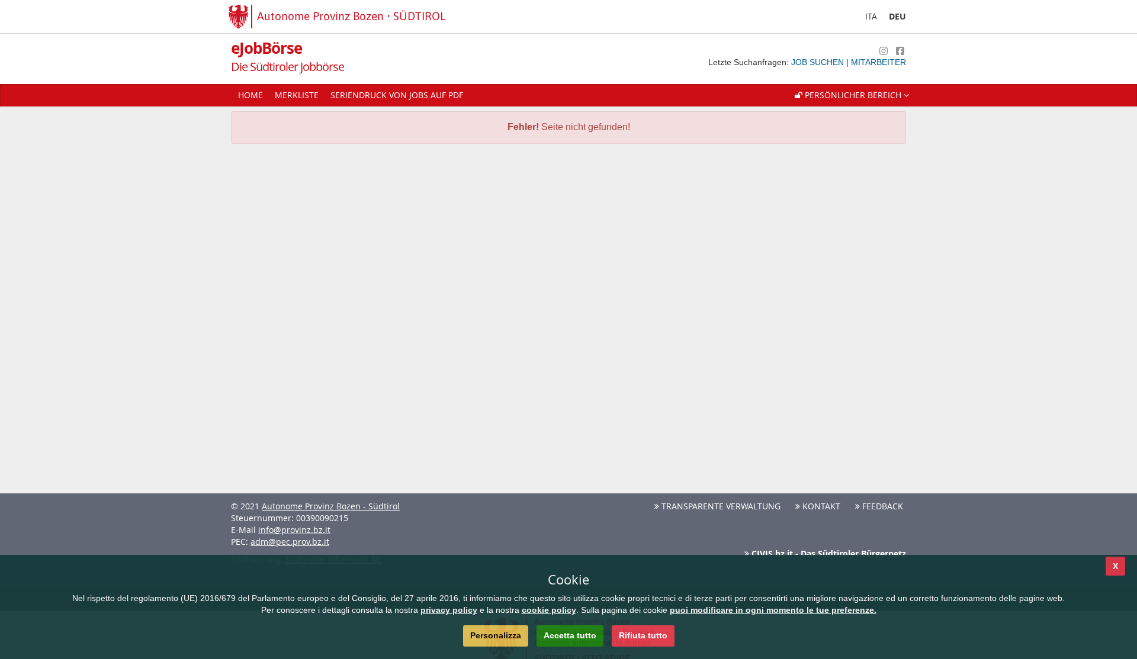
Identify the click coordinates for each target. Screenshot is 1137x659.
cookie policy (549, 610)
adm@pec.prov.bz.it (289, 541)
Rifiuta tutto (643, 635)
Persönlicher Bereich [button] (853, 95)
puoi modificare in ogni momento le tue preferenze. (773, 610)
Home (250, 95)
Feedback (881, 506)
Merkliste (297, 95)
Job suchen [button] (818, 62)
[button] (852, 95)
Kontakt (820, 506)
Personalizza (495, 635)
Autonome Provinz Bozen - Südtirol (331, 506)
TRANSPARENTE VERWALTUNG (720, 506)
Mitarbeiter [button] (878, 62)
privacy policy (448, 610)
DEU (897, 16)
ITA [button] (871, 16)
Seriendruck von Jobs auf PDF (396, 95)
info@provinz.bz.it (294, 529)
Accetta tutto (570, 635)
